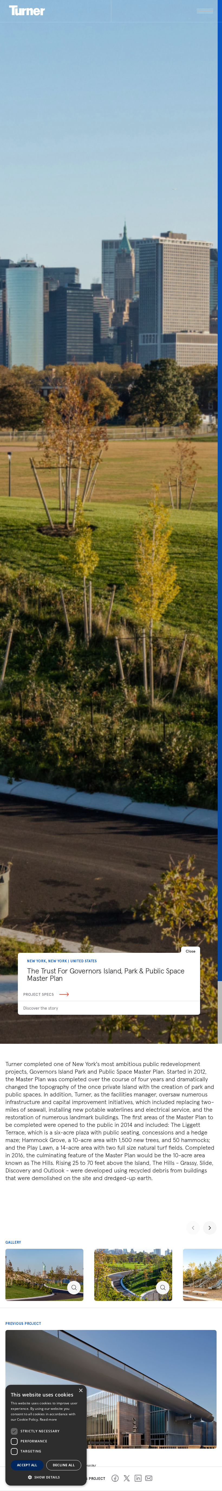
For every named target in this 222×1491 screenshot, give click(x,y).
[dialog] (46, 1435)
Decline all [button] (64, 1465)
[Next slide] (210, 1228)
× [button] (81, 1391)
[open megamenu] (162, 11)
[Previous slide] (193, 1228)
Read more (48, 1419)
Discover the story (40, 1008)
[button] (46, 1477)
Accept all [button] (27, 1465)
